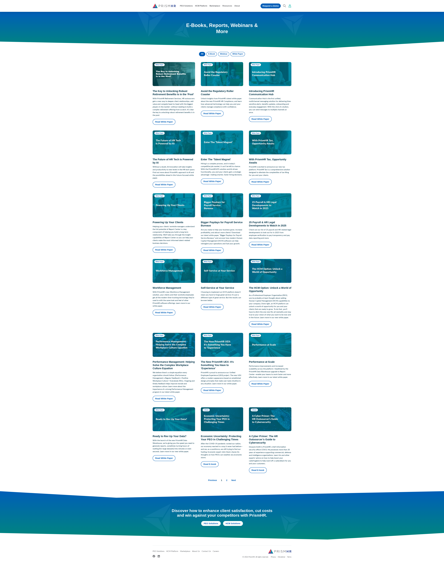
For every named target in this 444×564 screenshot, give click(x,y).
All (202, 54)
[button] (186, 6)
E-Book (211, 54)
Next (233, 480)
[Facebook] (154, 556)
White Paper (237, 54)
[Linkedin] (158, 556)
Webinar (223, 54)
